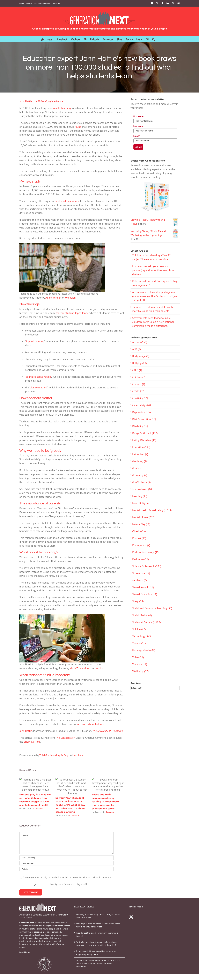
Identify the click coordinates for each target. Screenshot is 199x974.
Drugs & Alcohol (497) (145, 433)
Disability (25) (140, 426)
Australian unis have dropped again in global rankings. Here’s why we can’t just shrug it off (155, 296)
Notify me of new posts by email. (68, 884)
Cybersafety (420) (142, 405)
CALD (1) (137, 370)
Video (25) (138, 657)
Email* (136, 136)
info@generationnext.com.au (49, 3)
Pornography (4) (141, 545)
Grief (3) (136, 468)
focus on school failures (90, 724)
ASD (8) (136, 349)
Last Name (138, 126)
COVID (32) (138, 391)
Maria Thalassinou (80, 668)
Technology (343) (142, 636)
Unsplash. (77, 755)
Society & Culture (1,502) (146, 622)
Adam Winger (53, 297)
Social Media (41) (142, 615)
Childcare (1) (139, 377)
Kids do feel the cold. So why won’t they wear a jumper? (97, 934)
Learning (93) (139, 496)
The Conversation (65, 737)
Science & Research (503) (146, 566)
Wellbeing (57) (140, 671)
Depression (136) (142, 412)
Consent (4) (138, 384)
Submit (138, 147)
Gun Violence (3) (141, 482)
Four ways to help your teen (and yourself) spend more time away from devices (153, 270)
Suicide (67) (139, 629)
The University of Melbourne (48, 101)
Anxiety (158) (139, 342)
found (78, 126)
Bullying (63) (139, 363)
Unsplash (70, 297)
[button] (153, 39)
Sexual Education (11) (144, 594)
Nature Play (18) (141, 524)
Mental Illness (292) (143, 517)
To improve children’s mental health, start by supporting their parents (96, 953)
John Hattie (25, 101)
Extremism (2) (140, 454)
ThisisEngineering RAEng (53, 755)
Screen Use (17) (141, 573)
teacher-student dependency (72, 313)
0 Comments (38, 808)
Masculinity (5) (140, 503)
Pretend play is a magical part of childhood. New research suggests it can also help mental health (35, 784)
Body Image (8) (140, 356)
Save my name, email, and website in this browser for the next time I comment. (67, 877)
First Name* (138, 116)
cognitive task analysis (38, 376)
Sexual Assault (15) (143, 587)
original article (32, 741)
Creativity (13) (140, 398)
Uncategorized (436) (143, 650)
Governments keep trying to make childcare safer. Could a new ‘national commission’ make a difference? (153, 321)
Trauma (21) (139, 643)
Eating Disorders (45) (144, 440)
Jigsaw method (38, 387)
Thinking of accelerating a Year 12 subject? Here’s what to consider (98, 916)
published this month (67, 201)
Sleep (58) (138, 601)
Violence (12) (139, 664)
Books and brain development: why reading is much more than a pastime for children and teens (107, 784)
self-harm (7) (139, 580)
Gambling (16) (140, 461)
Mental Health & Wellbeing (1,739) (152, 510)
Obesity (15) (139, 531)
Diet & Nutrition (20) (144, 419)
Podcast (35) (139, 538)
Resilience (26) (140, 559)
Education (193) (141, 447)
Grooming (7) (139, 475)
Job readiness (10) (142, 489)
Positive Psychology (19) (145, 552)
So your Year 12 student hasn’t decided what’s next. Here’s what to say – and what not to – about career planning (71, 786)
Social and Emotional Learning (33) (152, 608)
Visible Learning (62, 108)
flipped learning (35, 341)
